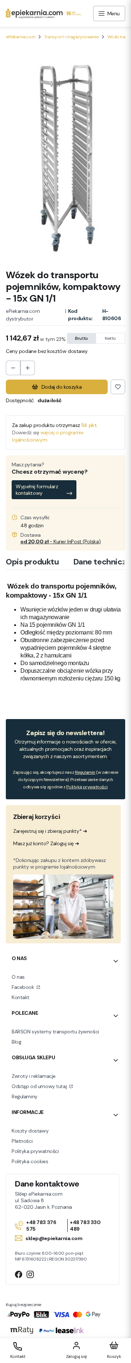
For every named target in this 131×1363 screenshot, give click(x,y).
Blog (16, 1041)
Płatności (22, 1141)
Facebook (23, 987)
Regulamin (85, 772)
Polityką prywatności (86, 787)
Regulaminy (24, 1096)
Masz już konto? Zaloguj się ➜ (46, 843)
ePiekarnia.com (20, 37)
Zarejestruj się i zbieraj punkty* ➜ (50, 831)
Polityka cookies (30, 1161)
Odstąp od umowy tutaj (40, 1086)
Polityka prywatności (35, 1151)
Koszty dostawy (30, 1130)
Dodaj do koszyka (61, 387)
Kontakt (20, 997)
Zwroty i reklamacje (34, 1076)
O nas (18, 977)
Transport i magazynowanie (71, 37)
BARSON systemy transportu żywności (55, 1031)
